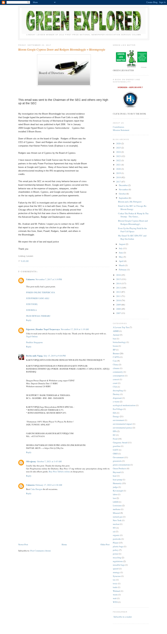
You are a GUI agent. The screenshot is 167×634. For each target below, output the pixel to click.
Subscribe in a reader (123, 616)
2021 (118, 164)
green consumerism (121, 464)
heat (115, 475)
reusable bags (119, 564)
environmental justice (122, 427)
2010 (118, 300)
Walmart (116, 590)
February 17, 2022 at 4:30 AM (49, 484)
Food (115, 438)
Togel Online (32, 336)
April (121, 261)
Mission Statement (121, 130)
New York (117, 520)
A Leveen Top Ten (121, 327)
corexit (116, 379)
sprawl (116, 568)
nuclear (116, 524)
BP (114, 349)
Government (118, 457)
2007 (118, 313)
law (114, 498)
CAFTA (116, 357)
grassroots (117, 460)
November (124, 189)
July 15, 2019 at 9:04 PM (55, 355)
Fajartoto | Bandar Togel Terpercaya (43, 329)
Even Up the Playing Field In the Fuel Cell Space (132, 230)
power (115, 553)
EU (114, 434)
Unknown (30, 279)
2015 (118, 279)
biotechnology (119, 342)
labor (115, 494)
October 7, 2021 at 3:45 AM (49, 461)
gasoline (116, 446)
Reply (28, 320)
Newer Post (23, 544)
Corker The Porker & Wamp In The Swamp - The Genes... (133, 215)
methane (116, 509)
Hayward (117, 472)
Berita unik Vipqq (34, 355)
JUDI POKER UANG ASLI (37, 298)
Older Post (105, 544)
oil (114, 531)
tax (114, 579)
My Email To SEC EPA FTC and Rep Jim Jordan (132, 237)
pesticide (117, 538)
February (123, 269)
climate (116, 368)
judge (115, 487)
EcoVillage (118, 409)
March (122, 265)
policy (116, 550)
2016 (118, 274)
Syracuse (117, 576)
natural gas (117, 516)
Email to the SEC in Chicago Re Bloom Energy (132, 207)
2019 (118, 173)
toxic (115, 583)
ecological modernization (124, 405)
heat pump (117, 479)
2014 (118, 283)
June (121, 252)
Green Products (119, 468)
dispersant (117, 397)
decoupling (118, 390)
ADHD (116, 331)
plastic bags (118, 546)
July (121, 248)
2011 (118, 296)
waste (115, 594)
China (115, 364)
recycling (117, 557)
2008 (118, 308)
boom (115, 345)
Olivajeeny (31, 461)
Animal (116, 334)
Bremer (116, 353)
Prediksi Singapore (34, 342)
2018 (118, 177)
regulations (118, 561)
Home (64, 544)
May (121, 256)
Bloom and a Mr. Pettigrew (130, 201)
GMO (115, 453)
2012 (118, 291)
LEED (115, 501)
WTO (115, 602)
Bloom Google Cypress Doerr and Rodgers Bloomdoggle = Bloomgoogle (61, 49)
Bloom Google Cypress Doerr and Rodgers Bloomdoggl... (133, 222)
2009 (118, 304)
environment (118, 420)
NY (114, 527)
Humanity (117, 483)
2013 (118, 287)
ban (114, 338)
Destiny (116, 394)
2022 (118, 160)
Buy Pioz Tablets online (59, 471)
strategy (116, 572)
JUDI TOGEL (32, 304)
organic (116, 535)
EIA (114, 412)
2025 (118, 147)
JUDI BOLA (31, 310)
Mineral (116, 512)
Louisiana (117, 505)
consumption (118, 375)
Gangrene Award (120, 442)
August (122, 244)
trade (115, 587)
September (124, 197)
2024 (118, 151)
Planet (115, 542)
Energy (116, 416)
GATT (115, 449)
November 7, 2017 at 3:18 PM (49, 279)
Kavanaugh (118, 490)
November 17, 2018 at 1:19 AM (75, 329)
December (123, 185)
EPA (115, 431)
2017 (118, 181)
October (122, 193)
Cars (115, 360)
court (115, 383)
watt (115, 598)
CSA (115, 386)
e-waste (116, 401)
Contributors (118, 126)
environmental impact (122, 423)
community (118, 371)
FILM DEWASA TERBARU (38, 315)
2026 (118, 143)
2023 (118, 156)
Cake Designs (36, 489)
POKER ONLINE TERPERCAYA (40, 292)
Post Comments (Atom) (40, 550)
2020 (118, 168)
